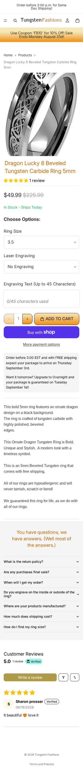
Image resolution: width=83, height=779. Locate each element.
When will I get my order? (23, 582)
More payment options (41, 344)
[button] (16, 180)
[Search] (15, 21)
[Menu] (5, 20)
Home (8, 55)
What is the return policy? (23, 561)
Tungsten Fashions (47, 754)
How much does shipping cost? (28, 616)
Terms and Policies (41, 764)
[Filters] (63, 677)
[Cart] (77, 21)
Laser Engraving (19, 255)
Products (25, 55)
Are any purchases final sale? (26, 572)
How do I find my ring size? (25, 627)
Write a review (30, 677)
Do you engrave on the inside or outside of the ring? (39, 594)
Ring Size (12, 231)
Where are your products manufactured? (34, 606)
